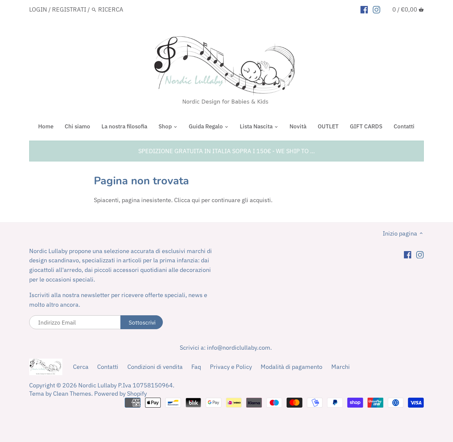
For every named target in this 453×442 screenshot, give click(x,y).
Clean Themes (72, 393)
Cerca (81, 367)
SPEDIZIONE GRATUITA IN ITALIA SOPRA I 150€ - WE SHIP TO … (226, 151)
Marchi (340, 367)
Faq (196, 367)
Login (38, 9)
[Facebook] (364, 9)
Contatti (107, 367)
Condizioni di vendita (155, 367)
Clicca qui (187, 200)
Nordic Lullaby (97, 385)
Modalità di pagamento (291, 367)
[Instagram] (376, 9)
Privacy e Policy (231, 367)
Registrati (69, 9)
